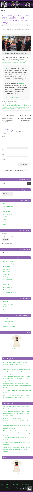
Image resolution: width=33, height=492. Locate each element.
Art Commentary (7, 209)
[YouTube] (26, 489)
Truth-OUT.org (6, 269)
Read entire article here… (12, 97)
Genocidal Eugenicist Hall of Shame (12, 418)
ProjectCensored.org (8, 264)
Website (3, 159)
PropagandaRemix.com (9, 326)
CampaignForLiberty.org (9, 292)
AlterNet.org (6, 284)
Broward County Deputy (10, 103)
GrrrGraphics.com (7, 324)
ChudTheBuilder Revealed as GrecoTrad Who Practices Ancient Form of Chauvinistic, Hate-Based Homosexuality (16, 372)
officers (10, 107)
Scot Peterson (10, 108)
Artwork (5, 219)
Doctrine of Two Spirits (9, 428)
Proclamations (6, 211)
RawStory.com (6, 277)
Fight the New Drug (8, 304)
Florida (4, 105)
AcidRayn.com (8, 487)
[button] (29, 488)
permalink (22, 108)
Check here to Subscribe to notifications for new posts (15, 170)
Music (4, 222)
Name (3, 150)
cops (17, 103)
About (6, 484)
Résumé (10, 485)
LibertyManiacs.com (8, 319)
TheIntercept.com (7, 289)
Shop (19, 485)
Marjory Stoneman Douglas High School (16, 105)
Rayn (4, 25)
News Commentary (23, 25)
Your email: (4, 233)
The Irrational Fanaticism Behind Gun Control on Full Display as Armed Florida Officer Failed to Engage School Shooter (8, 118)
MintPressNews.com (8, 279)
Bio (10, 484)
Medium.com (6, 271)
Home (2, 484)
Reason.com (6, 274)
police (27, 107)
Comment (3, 137)
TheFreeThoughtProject (9, 261)
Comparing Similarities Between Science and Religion (16, 425)
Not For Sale (6, 301)
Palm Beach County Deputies (18, 107)
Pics (13, 484)
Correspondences (7, 214)
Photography (4, 485)
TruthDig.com (6, 266)
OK (28, 183)
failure (28, 103)
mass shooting (5, 107)
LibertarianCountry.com (9, 321)
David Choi (8, 68)
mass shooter (28, 105)
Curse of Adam (7, 367)
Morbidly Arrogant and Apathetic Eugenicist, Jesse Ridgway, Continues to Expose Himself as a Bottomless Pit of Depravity (17, 385)
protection (4, 108)
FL (2, 105)
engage (25, 103)
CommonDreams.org (8, 282)
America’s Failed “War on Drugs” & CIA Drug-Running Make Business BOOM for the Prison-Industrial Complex (16, 449)
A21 (4, 309)
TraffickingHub (7, 307)
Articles (5, 203)
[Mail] (20, 489)
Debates (5, 216)
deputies (21, 103)
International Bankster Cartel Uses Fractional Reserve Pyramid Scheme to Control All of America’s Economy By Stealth (16, 433)
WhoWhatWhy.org (8, 287)
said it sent (21, 83)
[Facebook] (23, 489)
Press (4, 224)
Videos (21, 484)
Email (3, 155)
